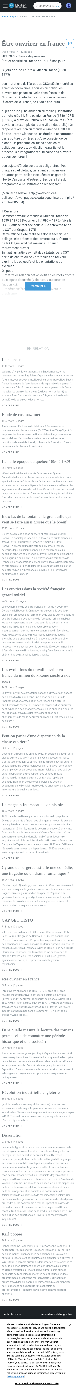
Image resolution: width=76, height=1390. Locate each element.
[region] (38, 1354)
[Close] (70, 1325)
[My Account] (68, 5)
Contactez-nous (12, 1314)
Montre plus (38, 286)
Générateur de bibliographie (56, 1314)
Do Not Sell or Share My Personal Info (37, 1383)
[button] (6, 6)
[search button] (58, 5)
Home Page (9, 16)
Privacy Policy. (16, 1376)
